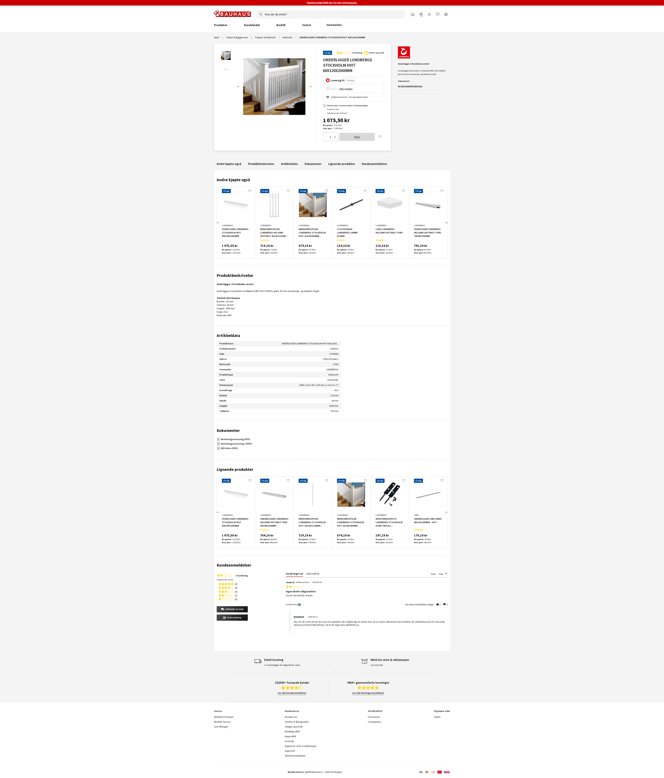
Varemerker (334, 25)
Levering (289, 741)
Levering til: (338, 80)
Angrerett (290, 750)
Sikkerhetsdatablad (295, 755)
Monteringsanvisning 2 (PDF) (236, 443)
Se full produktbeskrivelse (410, 86)
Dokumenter (313, 164)
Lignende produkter (341, 164)
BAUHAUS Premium (223, 716)
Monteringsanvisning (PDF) (235, 439)
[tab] (294, 574)
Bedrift (281, 25)
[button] (232, 609)
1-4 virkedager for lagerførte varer (282, 665)
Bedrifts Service (222, 721)
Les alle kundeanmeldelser (292, 692)
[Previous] (238, 86)
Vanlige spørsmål (293, 726)
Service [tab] (218, 711)
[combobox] (330, 14)
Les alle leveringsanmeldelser (368, 692)
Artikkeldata (289, 164)
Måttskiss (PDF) (229, 448)
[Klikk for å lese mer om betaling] (434, 772)
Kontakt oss (291, 716)
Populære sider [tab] (442, 711)
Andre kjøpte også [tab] (233, 179)
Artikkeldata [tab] (228, 335)
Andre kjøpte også (229, 164)
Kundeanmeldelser (374, 164)
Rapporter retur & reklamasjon (300, 746)
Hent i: (335, 89)
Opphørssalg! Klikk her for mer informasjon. (332, 2)
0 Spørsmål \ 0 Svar (225, 579)
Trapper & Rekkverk (265, 37)
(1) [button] (236, 595)
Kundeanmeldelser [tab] (234, 565)
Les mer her (377, 665)
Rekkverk (287, 37)
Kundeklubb (252, 25)
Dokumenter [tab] (228, 430)
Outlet (306, 25)
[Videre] (310, 86)
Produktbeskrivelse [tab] (235, 275)
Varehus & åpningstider (297, 721)
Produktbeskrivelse (261, 164)
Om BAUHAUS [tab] (375, 711)
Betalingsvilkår (292, 731)
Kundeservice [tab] (292, 711)
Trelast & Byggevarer (237, 37)
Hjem (216, 37)
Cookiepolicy (374, 721)
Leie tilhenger (221, 726)
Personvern (374, 716)
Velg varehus (346, 88)
